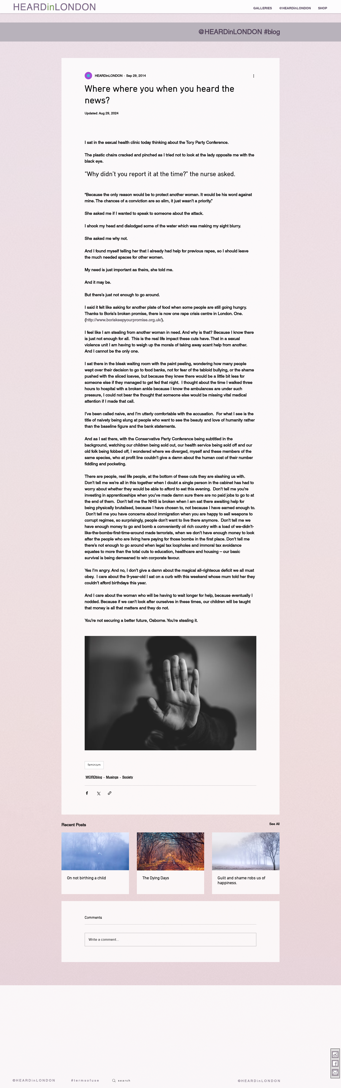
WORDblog (94, 777)
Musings (112, 777)
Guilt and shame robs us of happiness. (241, 881)
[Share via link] (109, 793)
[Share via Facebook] (87, 793)
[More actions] (253, 75)
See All (274, 824)
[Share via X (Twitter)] (98, 793)
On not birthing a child (86, 878)
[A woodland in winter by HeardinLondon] (170, 851)
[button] (262, 8)
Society (127, 777)
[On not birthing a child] (95, 851)
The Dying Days (155, 878)
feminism (94, 765)
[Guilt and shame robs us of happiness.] (246, 851)
